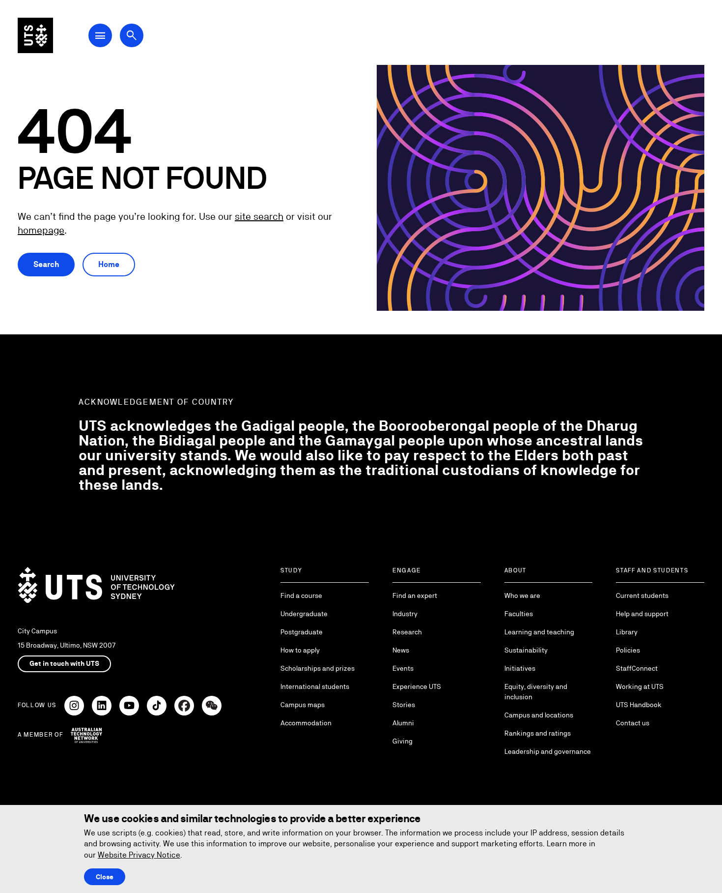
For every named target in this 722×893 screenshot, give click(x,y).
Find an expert (414, 595)
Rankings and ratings (537, 733)
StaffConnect (637, 668)
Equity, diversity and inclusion (535, 692)
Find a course (301, 595)
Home (108, 264)
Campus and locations (538, 715)
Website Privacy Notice (139, 855)
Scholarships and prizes (317, 668)
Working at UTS (640, 686)
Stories (403, 705)
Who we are (522, 595)
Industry (404, 614)
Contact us (632, 723)
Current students (642, 595)
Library (627, 632)
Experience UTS (416, 686)
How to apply (300, 650)
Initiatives (519, 668)
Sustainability (526, 650)
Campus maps (302, 705)
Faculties (518, 614)
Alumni (403, 723)
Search (46, 264)
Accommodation (306, 723)
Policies (628, 650)
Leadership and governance (547, 751)
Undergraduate (304, 614)
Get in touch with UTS (64, 663)
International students (314, 686)
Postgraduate (301, 632)
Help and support (642, 614)
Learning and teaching (539, 632)
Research (407, 632)
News (400, 650)
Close (104, 877)
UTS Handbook (639, 705)
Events (403, 668)
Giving (402, 741)
